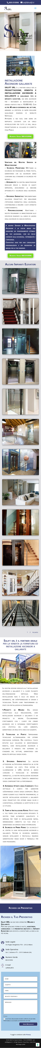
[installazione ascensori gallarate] (20, 293)
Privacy (28, 1034)
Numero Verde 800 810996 (20, 255)
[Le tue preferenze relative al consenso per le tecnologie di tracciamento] (37, 1044)
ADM (24, 1044)
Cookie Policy (32, 1042)
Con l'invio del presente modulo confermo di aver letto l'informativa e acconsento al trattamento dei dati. (19, 1019)
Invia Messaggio (28, 1024)
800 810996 (9, 960)
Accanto (35, 632)
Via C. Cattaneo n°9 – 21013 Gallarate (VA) (19, 952)
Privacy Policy (26, 1042)
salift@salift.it (10, 968)
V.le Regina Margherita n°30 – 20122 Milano (19, 945)
